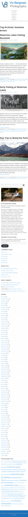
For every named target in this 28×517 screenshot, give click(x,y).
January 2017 (4, 443)
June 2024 (3, 303)
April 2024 (3, 305)
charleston (10, 462)
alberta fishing (18, 129)
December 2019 (4, 369)
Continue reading (5, 78)
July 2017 (3, 430)
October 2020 (4, 349)
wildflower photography (6, 505)
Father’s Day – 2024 (5, 276)
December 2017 (4, 420)
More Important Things (6, 254)
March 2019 (4, 388)
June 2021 (3, 332)
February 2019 (4, 390)
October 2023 (4, 309)
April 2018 (3, 411)
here (14, 64)
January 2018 (4, 417)
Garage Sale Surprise (14, 284)
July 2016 (3, 455)
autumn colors (3, 461)
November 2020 (4, 346)
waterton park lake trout (8, 81)
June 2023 (3, 313)
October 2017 (4, 424)
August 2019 (4, 378)
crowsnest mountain (12, 464)
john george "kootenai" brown (21, 79)
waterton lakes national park (12, 80)
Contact (14, 19)
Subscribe (5, 245)
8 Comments (15, 40)
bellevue (2, 462)
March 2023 (4, 315)
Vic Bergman (9, 40)
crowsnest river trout (20, 487)
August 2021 (4, 328)
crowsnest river (11, 485)
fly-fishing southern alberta (11, 491)
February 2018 (4, 415)
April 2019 (3, 386)
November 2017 (4, 422)
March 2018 (4, 413)
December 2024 (4, 298)
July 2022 (3, 317)
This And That (4, 262)
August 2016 (4, 453)
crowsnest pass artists (13, 471)
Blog (14, 12)
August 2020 (4, 353)
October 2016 (4, 449)
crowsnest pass (13, 467)
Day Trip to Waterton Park (14, 137)
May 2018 (3, 409)
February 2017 (4, 440)
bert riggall (24, 129)
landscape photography (15, 495)
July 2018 (3, 405)
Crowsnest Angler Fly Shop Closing (9, 268)
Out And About (7, 177)
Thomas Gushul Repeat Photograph (9, 272)
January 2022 (4, 321)
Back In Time (6, 79)
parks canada (3, 80)
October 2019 (4, 374)
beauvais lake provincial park (19, 461)
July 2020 (3, 355)
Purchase (14, 14)
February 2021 (4, 340)
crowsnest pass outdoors (12, 480)
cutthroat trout (5, 489)
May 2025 (3, 296)
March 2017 (4, 438)
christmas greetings (17, 462)
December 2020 (4, 344)
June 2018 (3, 407)
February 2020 (4, 365)
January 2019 (4, 392)
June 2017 (3, 432)
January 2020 (4, 367)
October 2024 (4, 301)
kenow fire (10, 178)
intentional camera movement (19, 493)
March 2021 (4, 338)
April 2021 (3, 336)
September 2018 (5, 401)
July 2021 (3, 330)
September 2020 (5, 351)
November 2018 (4, 397)
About (14, 16)
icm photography (10, 493)
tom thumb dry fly (8, 501)
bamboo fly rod (9, 461)
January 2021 (4, 342)
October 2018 (4, 399)
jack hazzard (20, 130)
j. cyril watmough (13, 130)
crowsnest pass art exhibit (9, 469)
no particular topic (14, 496)
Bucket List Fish (4, 274)
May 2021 (3, 334)
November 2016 (4, 447)
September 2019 (5, 376)
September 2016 (5, 451)
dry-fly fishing (12, 489)
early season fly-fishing (19, 489)
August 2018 (4, 403)
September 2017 (5, 426)
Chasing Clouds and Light (7, 270)
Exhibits (14, 17)
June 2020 (3, 357)
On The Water (4, 256)
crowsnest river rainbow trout (10, 487)
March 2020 (4, 363)
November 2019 (4, 372)
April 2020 (3, 361)
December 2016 (4, 445)
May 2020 (3, 359)
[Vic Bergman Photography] (14, 4)
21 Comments (15, 92)
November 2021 (4, 324)
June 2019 (3, 382)
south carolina (11, 498)
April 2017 (3, 436)
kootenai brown (4, 495)
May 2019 (3, 384)
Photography (4, 260)
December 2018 (4, 395)
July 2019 (3, 380)
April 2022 (3, 319)
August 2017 (4, 428)
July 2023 (3, 311)
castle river (6, 462)
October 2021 (4, 326)
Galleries (14, 11)
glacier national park (4, 130)
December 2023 (4, 307)
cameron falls (19, 177)
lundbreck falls (7, 496)
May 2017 (3, 434)
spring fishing (17, 498)
